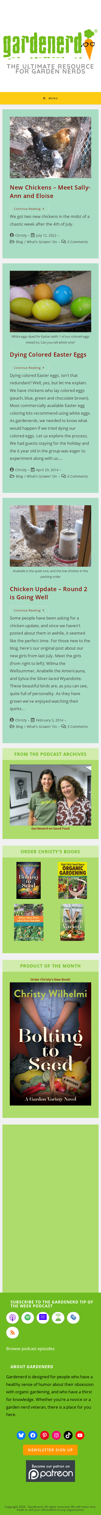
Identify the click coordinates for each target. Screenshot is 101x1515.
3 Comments (77, 726)
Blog (19, 241)
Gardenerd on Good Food (50, 828)
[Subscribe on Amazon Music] (43, 1318)
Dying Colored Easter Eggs (48, 354)
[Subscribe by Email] (73, 1318)
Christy (21, 235)
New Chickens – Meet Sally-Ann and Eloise (50, 191)
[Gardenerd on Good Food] (50, 795)
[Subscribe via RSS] (12, 1333)
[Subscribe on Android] (58, 1318)
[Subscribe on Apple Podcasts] (12, 1318)
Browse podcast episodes (30, 1348)
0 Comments (77, 241)
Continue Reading (31, 209)
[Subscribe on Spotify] (27, 1318)
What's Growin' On (42, 241)
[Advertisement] (48, 1209)
